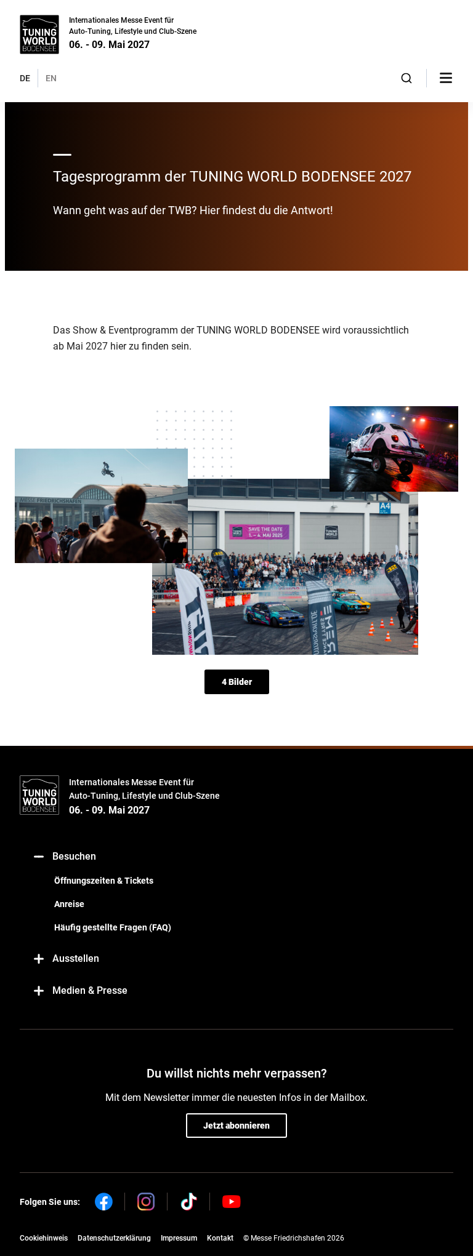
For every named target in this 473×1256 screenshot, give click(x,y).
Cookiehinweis (44, 1238)
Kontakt (220, 1238)
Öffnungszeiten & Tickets (103, 881)
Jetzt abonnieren (236, 1125)
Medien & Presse (89, 990)
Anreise (69, 904)
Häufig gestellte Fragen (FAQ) (112, 927)
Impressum (179, 1238)
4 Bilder (237, 682)
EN (51, 78)
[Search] (407, 78)
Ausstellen (75, 958)
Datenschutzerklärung (114, 1238)
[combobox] (407, 78)
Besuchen (74, 856)
